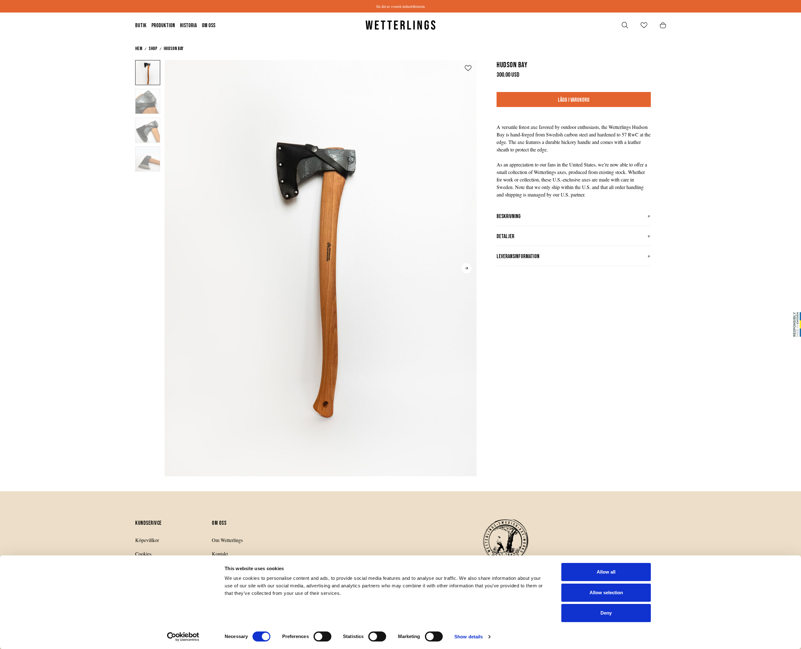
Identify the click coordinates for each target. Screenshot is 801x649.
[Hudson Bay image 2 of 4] (147, 101)
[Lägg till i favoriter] (468, 68)
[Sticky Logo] (796, 324)
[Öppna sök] (624, 25)
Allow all (606, 572)
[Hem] (400, 25)
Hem (138, 49)
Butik (140, 25)
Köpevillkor (147, 540)
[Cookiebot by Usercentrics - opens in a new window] (183, 636)
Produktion (163, 25)
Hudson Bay (173, 49)
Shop (153, 49)
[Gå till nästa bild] (467, 268)
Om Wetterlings (227, 540)
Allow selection (606, 592)
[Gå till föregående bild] (175, 268)
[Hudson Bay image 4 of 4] (147, 158)
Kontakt (220, 553)
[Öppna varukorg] (662, 25)
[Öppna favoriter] (644, 25)
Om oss (208, 25)
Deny (606, 613)
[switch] (322, 636)
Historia (188, 25)
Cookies (143, 553)
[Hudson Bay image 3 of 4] (147, 130)
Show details (468, 636)
